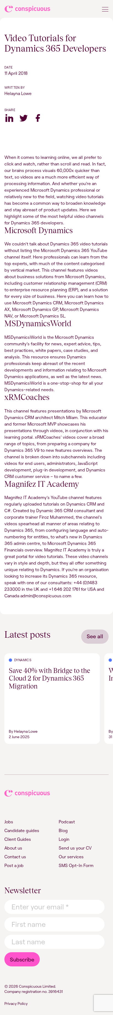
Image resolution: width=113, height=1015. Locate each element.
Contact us (15, 856)
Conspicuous (28, 10)
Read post (14, 656)
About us (13, 848)
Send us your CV (75, 848)
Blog (63, 830)
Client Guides (17, 839)
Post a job (14, 865)
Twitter (24, 117)
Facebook (38, 117)
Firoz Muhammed (56, 517)
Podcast (67, 821)
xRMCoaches (26, 397)
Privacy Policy (16, 1003)
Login (64, 839)
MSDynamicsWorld (37, 323)
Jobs (8, 821)
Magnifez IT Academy (41, 484)
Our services (71, 856)
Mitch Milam (66, 417)
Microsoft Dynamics (38, 230)
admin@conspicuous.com (45, 595)
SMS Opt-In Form (76, 865)
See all (95, 636)
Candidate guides (21, 830)
